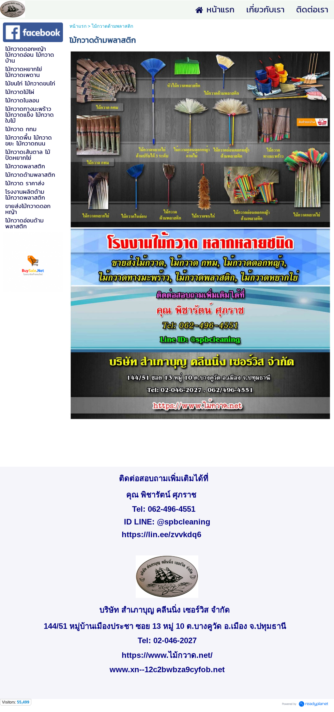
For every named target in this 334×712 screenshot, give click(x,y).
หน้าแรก (77, 26)
